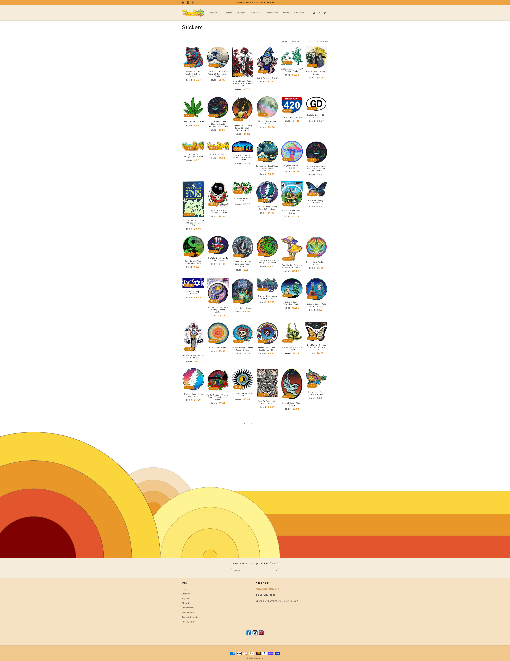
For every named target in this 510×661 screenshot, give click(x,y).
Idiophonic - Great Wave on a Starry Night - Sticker (267, 168)
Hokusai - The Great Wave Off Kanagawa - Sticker (218, 74)
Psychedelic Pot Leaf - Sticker (316, 263)
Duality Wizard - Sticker (267, 78)
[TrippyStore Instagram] (255, 634)
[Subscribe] (276, 571)
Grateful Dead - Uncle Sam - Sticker (218, 259)
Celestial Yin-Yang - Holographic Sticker (193, 262)
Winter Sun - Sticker (218, 347)
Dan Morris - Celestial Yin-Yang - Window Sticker (218, 309)
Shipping (186, 594)
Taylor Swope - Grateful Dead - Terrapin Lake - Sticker (218, 397)
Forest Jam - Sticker (242, 308)
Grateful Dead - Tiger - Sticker (291, 404)
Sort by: (284, 42)
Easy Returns (188, 612)
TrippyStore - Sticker (218, 154)
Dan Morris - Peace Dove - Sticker (316, 393)
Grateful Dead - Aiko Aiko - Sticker (267, 402)
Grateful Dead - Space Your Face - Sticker (218, 211)
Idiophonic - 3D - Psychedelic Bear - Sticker (193, 74)
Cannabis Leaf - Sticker (193, 122)
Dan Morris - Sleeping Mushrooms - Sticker (292, 266)
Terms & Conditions (191, 617)
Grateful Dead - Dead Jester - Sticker (316, 305)
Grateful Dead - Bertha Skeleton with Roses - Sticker (242, 83)
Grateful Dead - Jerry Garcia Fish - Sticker (267, 297)
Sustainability (188, 608)
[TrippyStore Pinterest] (261, 634)
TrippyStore (258, 658)
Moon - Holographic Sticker (267, 122)
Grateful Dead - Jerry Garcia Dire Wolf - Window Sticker (242, 128)
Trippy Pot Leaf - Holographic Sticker (267, 261)
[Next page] (273, 423)
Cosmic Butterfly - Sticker (316, 202)
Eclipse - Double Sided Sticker (242, 394)
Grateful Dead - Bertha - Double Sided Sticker (267, 349)
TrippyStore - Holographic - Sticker (193, 155)
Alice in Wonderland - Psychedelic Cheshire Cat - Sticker (316, 168)
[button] (215, 13)
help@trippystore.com (268, 589)
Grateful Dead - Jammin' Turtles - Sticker (292, 70)
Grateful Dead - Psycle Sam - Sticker (193, 356)
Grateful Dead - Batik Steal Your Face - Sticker (242, 264)
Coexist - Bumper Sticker (193, 292)
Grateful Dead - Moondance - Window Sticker (243, 157)
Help (184, 589)
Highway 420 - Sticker (292, 117)
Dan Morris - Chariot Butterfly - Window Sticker (316, 347)
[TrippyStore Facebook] (249, 634)
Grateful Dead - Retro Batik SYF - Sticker (267, 208)
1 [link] (237, 423)
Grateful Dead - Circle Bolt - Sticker (193, 395)
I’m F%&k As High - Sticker (242, 199)
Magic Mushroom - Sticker (291, 166)
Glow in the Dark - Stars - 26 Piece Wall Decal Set (193, 222)
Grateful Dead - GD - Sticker (316, 116)
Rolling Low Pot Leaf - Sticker (292, 348)
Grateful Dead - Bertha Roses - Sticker (242, 349)
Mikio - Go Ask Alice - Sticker (292, 212)
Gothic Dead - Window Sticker (316, 73)
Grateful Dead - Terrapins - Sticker (291, 303)
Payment (186, 598)
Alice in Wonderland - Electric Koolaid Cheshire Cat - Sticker (218, 124)
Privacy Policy (188, 622)
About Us (186, 603)
